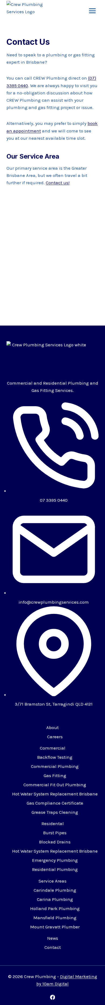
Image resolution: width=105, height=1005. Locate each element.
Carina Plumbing (55, 899)
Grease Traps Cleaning (55, 812)
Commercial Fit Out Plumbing (54, 784)
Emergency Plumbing (55, 860)
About (52, 727)
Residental (52, 823)
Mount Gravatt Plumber (55, 926)
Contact (52, 947)
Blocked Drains (55, 842)
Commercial (52, 748)
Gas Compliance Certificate (55, 803)
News (52, 938)
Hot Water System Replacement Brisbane (55, 794)
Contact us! (57, 182)
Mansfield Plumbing (54, 917)
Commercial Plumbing (55, 766)
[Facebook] (52, 997)
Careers (55, 736)
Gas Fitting (55, 775)
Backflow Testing (54, 757)
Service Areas (52, 881)
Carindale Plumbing (55, 890)
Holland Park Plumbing (55, 908)
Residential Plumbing (55, 869)
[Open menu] (92, 10)
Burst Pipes (54, 832)
